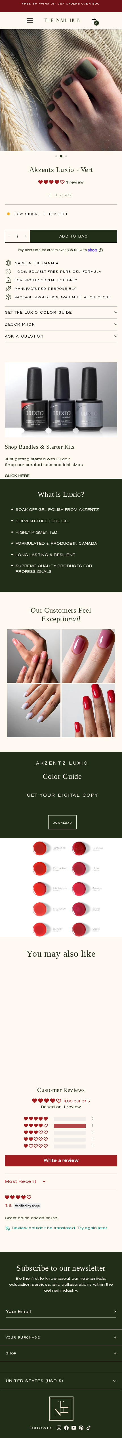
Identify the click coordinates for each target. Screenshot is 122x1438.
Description (20, 324)
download (62, 822)
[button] (52, 182)
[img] (18, 1197)
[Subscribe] (115, 1311)
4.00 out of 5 (77, 1101)
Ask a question (24, 336)
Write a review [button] (61, 1161)
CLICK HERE (17, 476)
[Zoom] (112, 36)
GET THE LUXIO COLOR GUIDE (38, 312)
